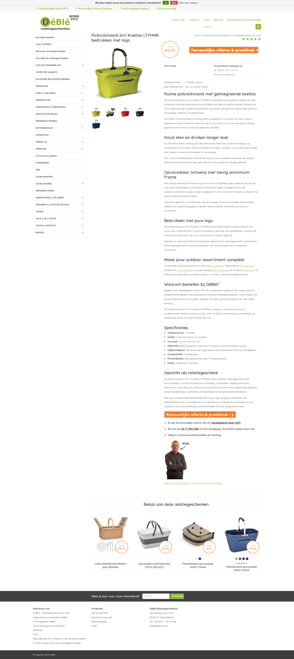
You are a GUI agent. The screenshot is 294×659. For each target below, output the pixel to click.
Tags (94, 625)
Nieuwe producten (101, 617)
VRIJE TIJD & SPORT (46, 218)
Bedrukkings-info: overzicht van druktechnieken (59, 638)
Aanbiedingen (99, 621)
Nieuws (218, 19)
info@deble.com (159, 625)
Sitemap (37, 630)
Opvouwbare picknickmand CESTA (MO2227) (154, 565)
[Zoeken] (258, 26)
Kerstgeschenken (45, 37)
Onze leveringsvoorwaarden (49, 625)
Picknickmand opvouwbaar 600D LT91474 (241, 568)
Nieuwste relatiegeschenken (51, 51)
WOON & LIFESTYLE (46, 225)
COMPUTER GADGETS (47, 72)
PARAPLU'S (41, 141)
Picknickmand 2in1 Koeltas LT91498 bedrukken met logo (231, 35)
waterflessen (247, 265)
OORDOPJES (42, 134)
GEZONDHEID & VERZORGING (51, 107)
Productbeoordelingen (228, 70)
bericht (217, 428)
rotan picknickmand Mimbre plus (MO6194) (110, 565)
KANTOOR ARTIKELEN (47, 114)
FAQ (206, 19)
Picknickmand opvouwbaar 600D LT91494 (198, 565)
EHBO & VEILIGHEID (45, 93)
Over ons (178, 19)
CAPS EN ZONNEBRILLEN (48, 65)
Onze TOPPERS (43, 44)
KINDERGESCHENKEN (46, 121)
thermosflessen (220, 270)
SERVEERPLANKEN (45, 190)
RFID (38, 169)
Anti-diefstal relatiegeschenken (52, 58)
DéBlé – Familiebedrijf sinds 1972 (51, 612)
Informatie (170, 65)
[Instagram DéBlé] (170, 634)
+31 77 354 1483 (189, 428)
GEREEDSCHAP (43, 100)
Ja (166, 3)
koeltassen (248, 270)
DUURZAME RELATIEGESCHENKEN (53, 79)
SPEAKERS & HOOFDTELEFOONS (52, 204)
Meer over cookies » (189, 3)
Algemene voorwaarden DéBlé (50, 617)
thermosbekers (185, 270)
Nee (174, 3)
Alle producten (99, 612)
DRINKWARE (42, 86)
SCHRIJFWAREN (44, 183)
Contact (194, 19)
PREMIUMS (41, 148)
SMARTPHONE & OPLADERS (50, 197)
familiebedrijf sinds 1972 (226, 422)
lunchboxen (217, 265)
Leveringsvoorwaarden (244, 19)
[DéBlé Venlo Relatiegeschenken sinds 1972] (59, 22)
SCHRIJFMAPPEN (44, 176)
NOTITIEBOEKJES (44, 127)
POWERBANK (42, 162)
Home (197, 35)
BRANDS (40, 232)
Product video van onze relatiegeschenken (57, 643)
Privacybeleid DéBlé (44, 621)
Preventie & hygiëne (46, 155)
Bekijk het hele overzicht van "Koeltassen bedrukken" (193, 483)
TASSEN (40, 211)
